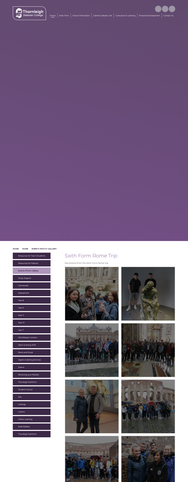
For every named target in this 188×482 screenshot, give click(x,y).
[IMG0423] (92, 350)
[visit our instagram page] (158, 9)
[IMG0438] (148, 294)
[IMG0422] (148, 350)
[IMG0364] (92, 406)
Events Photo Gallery (44, 249)
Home (16, 249)
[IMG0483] (92, 294)
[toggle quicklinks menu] (165, 9)
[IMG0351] (148, 406)
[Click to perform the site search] (172, 9)
